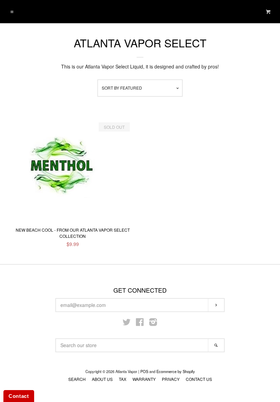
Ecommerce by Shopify (175, 371)
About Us (102, 379)
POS (144, 371)
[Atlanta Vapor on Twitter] (127, 323)
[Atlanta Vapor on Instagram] (153, 323)
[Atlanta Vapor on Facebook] (140, 323)
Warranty (144, 379)
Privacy (171, 379)
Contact (19, 396)
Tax (122, 379)
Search (77, 379)
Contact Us (199, 379)
